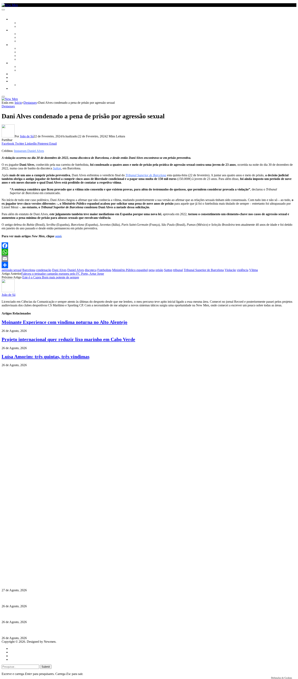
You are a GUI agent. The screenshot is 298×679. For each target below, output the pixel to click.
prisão (159, 270)
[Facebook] (149, 245)
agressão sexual (11, 270)
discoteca (90, 270)
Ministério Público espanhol (130, 270)
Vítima (253, 270)
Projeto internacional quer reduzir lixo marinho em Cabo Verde (68, 339)
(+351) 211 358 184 (29, 559)
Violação (230, 270)
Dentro (23, 66)
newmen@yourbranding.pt (33, 556)
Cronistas (24, 23)
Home (14, 648)
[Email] (149, 258)
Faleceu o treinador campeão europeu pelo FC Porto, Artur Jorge (62, 273)
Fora (21, 70)
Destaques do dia (21, 659)
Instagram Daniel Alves (29, 151)
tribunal (178, 270)
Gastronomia (19, 74)
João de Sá (27, 136)
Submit (46, 666)
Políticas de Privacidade (28, 570)
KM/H (13, 77)
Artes (21, 34)
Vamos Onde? (18, 63)
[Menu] (3, 9)
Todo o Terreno (28, 85)
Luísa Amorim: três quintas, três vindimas (45, 356)
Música (23, 41)
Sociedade (17, 19)
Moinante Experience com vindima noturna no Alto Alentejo (64, 322)
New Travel (17, 88)
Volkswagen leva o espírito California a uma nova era (38, 582)
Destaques (8, 106)
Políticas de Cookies (26, 574)
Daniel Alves (75, 270)
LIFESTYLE (16, 45)
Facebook (22, 567)
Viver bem (24, 56)
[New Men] (10, 5)
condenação (43, 270)
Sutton (168, 270)
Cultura (15, 30)
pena (152, 270)
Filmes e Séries (27, 37)
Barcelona (28, 270)
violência (242, 270)
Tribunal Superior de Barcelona (204, 270)
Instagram (22, 563)
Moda (22, 52)
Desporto (16, 81)
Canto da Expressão (31, 26)
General (15, 652)
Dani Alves (59, 270)
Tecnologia (26, 59)
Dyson (22, 48)
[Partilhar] (149, 265)
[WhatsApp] (149, 252)
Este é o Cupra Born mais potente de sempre (50, 277)
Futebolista (104, 270)
